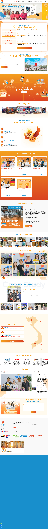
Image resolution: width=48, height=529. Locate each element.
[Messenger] (1, 528)
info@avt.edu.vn (3, 429)
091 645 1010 (15, 431)
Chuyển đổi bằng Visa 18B (9, 30)
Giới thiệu (19, 1)
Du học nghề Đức (31, 435)
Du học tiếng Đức (9, 32)
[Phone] (1, 523)
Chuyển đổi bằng (31, 434)
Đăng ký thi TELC (9, 40)
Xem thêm (12, 341)
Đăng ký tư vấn (24, 47)
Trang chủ (15, 1)
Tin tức (41, 1)
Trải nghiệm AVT (36, 1)
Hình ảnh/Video (8, 43)
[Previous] (1, 10)
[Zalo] (1, 525)
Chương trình (24, 1)
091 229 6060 (2, 428)
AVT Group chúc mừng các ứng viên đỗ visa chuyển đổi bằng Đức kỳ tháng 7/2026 (42, 375)
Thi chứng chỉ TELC (39, 435)
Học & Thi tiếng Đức (30, 1)
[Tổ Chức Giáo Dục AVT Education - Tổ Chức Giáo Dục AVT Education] (4, 1)
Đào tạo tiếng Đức (39, 434)
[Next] (46, 10)
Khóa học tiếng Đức (9, 35)
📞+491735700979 (34, 424)
